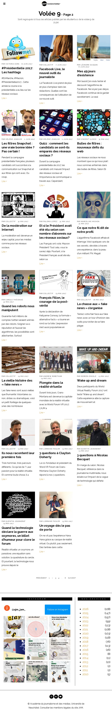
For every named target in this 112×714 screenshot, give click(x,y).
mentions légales (62, 707)
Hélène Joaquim (14, 139)
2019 (85, 637)
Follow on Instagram (57, 609)
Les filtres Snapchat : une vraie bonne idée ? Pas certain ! (18, 147)
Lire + (4, 98)
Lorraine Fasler (51, 449)
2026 (85, 609)
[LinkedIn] (56, 697)
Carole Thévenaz (14, 300)
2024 (85, 617)
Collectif (48, 65)
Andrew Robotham (52, 376)
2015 (85, 654)
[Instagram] (51, 697)
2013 (85, 662)
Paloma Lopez (50, 221)
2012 (85, 666)
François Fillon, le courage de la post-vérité (53, 301)
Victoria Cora (12, 64)
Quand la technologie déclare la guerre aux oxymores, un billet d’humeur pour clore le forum (18, 535)
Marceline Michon (90, 221)
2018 (85, 641)
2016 (85, 649)
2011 (85, 670)
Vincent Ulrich (89, 139)
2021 (85, 629)
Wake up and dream (91, 380)
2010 (85, 674)
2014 (85, 658)
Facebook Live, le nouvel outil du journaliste (52, 73)
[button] (14, 626)
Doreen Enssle (88, 376)
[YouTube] (60, 697)
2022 (85, 625)
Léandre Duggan (89, 65)
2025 (85, 613)
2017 (85, 645)
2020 (85, 633)
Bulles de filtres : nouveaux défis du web (90, 147)
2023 (85, 621)
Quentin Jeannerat (91, 449)
